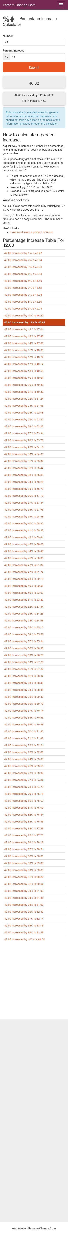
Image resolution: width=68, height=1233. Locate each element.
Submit (34, 67)
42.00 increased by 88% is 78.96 (23, 856)
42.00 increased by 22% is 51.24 (23, 398)
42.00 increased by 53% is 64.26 (23, 613)
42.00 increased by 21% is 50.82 (23, 391)
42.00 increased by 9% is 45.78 (23, 308)
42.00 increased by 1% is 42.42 (23, 253)
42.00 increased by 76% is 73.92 (23, 773)
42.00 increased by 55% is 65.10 (23, 627)
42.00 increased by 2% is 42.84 (23, 260)
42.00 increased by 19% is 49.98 (23, 378)
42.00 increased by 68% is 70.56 (23, 717)
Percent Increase (13, 50)
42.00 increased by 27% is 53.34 (23, 433)
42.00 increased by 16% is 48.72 (23, 357)
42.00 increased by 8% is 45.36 (23, 301)
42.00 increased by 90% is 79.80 (23, 870)
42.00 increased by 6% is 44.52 (23, 287)
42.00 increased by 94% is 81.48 (23, 898)
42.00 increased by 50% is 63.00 (23, 592)
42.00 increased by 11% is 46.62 (24, 322)
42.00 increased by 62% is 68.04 (23, 676)
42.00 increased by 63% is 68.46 (23, 683)
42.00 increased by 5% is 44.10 (23, 281)
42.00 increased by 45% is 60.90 (23, 558)
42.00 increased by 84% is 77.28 (23, 828)
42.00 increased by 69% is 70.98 (23, 724)
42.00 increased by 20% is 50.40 (23, 385)
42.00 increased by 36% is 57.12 (23, 495)
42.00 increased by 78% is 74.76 (23, 787)
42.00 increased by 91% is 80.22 (23, 877)
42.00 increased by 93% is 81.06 (23, 891)
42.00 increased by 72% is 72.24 (23, 745)
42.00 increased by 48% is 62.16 (23, 579)
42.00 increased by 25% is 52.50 (23, 419)
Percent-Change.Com (19, 4)
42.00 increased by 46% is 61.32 (23, 565)
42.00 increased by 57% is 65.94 (23, 641)
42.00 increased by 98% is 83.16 (23, 925)
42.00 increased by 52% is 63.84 (23, 606)
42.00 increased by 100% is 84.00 (24, 939)
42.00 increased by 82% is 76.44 (23, 814)
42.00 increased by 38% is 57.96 (23, 509)
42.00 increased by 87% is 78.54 (23, 849)
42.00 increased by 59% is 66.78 (23, 655)
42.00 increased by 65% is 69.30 (23, 696)
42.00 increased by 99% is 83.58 (23, 932)
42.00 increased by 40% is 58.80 (23, 523)
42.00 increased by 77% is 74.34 (23, 780)
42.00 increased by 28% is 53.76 (23, 440)
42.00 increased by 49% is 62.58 (23, 586)
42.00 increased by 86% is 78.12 (23, 842)
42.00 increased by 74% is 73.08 (23, 759)
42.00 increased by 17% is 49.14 (23, 364)
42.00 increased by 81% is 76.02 (23, 807)
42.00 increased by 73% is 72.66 (23, 752)
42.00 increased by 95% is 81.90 (23, 904)
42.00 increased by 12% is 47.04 (23, 329)
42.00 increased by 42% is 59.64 (23, 537)
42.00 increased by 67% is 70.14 (23, 710)
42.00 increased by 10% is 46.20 (23, 315)
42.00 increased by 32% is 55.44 (23, 468)
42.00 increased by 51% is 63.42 (23, 599)
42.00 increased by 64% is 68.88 (23, 690)
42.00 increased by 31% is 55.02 (23, 461)
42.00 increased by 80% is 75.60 (23, 800)
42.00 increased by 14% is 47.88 (23, 343)
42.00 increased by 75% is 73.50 (23, 766)
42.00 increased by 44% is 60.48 (23, 551)
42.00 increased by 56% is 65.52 (23, 634)
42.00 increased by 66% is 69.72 (23, 703)
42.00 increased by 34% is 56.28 (23, 482)
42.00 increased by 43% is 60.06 (23, 544)
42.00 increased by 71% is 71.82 (23, 738)
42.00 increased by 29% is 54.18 (23, 447)
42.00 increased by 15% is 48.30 (23, 350)
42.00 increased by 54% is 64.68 (23, 620)
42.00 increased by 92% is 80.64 (23, 884)
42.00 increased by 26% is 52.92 (23, 426)
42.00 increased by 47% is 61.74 (23, 572)
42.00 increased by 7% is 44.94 (23, 294)
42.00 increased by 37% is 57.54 (23, 502)
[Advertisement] (34, 982)
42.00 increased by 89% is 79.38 (23, 863)
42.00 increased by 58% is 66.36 (23, 648)
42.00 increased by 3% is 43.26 (23, 267)
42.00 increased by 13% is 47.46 (23, 336)
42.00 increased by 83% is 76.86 (23, 821)
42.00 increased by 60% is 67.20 (23, 662)
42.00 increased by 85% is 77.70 (23, 835)
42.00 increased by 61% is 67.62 (23, 669)
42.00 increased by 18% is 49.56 (23, 371)
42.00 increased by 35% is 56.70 (23, 489)
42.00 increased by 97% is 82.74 (23, 918)
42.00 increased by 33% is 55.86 (23, 475)
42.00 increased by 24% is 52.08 (23, 412)
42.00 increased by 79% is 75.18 (23, 794)
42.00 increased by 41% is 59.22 (23, 530)
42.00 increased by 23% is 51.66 (23, 405)
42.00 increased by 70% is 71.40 (23, 731)
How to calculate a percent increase (31, 232)
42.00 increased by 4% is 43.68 (23, 274)
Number (8, 36)
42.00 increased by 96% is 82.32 (23, 911)
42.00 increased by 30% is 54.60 (23, 454)
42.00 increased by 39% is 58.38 (23, 516)
